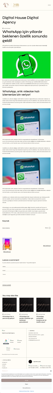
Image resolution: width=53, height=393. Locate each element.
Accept (26, 380)
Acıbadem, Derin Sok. (33, 333)
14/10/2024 (7, 28)
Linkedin (4, 364)
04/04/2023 (41, 314)
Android (28, 83)
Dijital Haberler (6, 227)
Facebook (4, 367)
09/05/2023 (24, 314)
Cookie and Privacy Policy (24, 391)
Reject (26, 384)
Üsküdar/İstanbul (33, 336)
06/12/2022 (7, 314)
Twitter (4, 366)
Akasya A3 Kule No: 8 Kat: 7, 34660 (36, 334)
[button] (51, 371)
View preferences (26, 388)
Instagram (4, 362)
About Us (32, 391)
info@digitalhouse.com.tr (34, 340)
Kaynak (5, 221)
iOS (39, 81)
